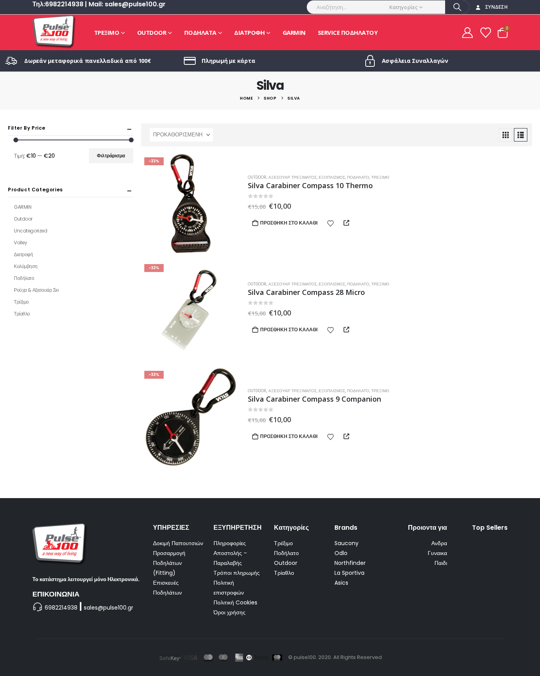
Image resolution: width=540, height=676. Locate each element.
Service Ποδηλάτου (348, 32)
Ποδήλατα (200, 32)
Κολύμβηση (25, 266)
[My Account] (467, 32)
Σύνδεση (496, 7)
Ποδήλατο (358, 177)
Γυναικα (437, 553)
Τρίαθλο (22, 313)
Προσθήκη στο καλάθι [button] (288, 222)
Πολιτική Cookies (235, 602)
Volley (20, 242)
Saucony (346, 543)
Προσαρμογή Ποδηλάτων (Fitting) (169, 563)
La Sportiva (349, 573)
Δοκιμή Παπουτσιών (178, 543)
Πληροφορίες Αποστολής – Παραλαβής (230, 553)
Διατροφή (249, 32)
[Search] (457, 7)
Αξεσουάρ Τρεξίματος (292, 177)
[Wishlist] (486, 32)
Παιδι (440, 563)
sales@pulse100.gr (108, 608)
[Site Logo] (54, 32)
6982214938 (61, 608)
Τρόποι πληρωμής (236, 573)
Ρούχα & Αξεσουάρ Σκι (36, 290)
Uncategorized (30, 230)
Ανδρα (439, 543)
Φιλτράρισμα (111, 155)
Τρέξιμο (106, 32)
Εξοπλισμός (332, 177)
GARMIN (294, 32)
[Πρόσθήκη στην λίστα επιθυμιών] (330, 223)
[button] (505, 135)
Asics (341, 583)
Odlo (340, 553)
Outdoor (151, 32)
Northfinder (350, 563)
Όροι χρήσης (229, 612)
